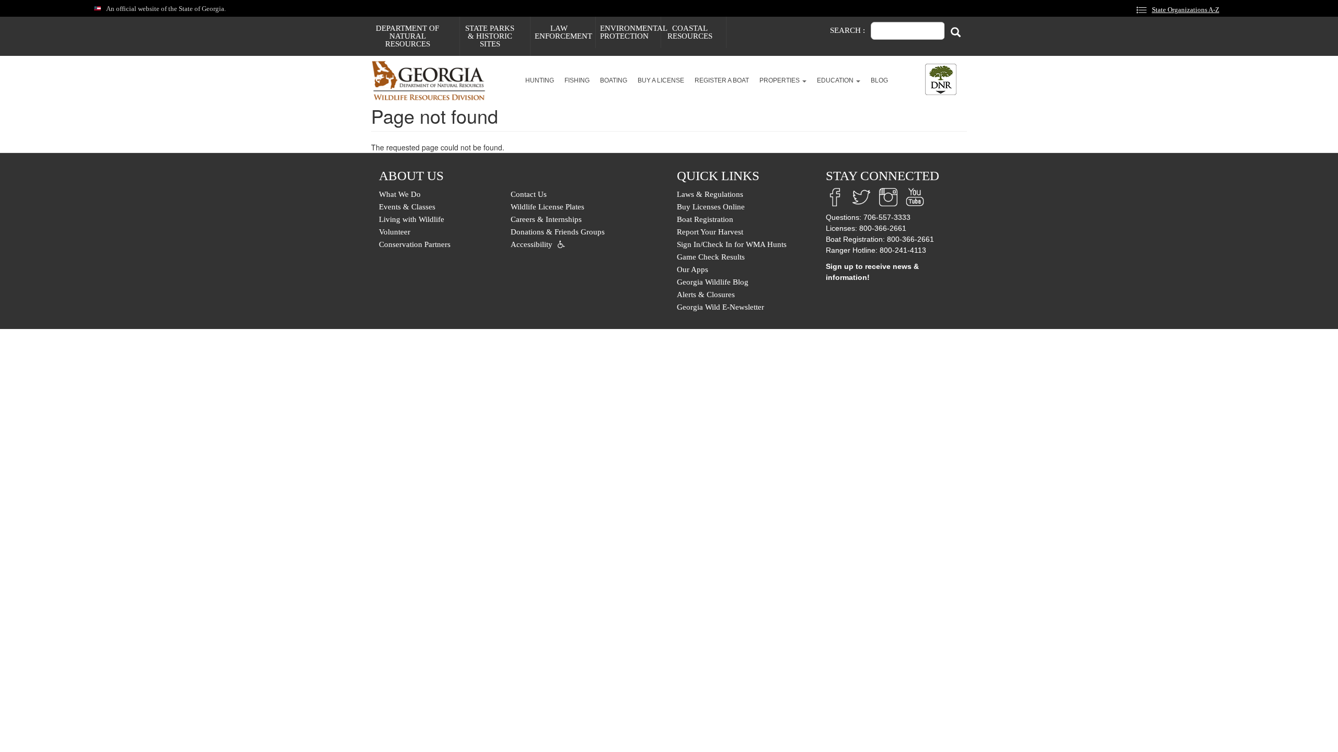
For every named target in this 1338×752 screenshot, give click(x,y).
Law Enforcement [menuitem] (563, 32)
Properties (780, 80)
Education (836, 80)
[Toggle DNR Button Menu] (940, 79)
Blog (879, 80)
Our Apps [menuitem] (692, 269)
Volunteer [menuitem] (394, 232)
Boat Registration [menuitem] (705, 219)
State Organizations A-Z (1185, 10)
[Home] (432, 80)
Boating (613, 80)
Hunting (539, 80)
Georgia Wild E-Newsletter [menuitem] (720, 307)
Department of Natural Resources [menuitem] (407, 36)
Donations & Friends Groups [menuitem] (558, 232)
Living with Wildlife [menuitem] (411, 219)
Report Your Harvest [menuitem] (710, 232)
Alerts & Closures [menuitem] (706, 294)
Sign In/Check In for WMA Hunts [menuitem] (732, 244)
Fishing (577, 80)
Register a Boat (722, 80)
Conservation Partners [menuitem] (415, 244)
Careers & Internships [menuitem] (546, 219)
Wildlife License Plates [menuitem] (547, 207)
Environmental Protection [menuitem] (630, 32)
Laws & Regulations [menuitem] (710, 194)
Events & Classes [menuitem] (407, 207)
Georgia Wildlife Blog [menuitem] (712, 282)
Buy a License (661, 80)
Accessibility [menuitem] (531, 244)
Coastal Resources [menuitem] (689, 32)
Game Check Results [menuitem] (711, 257)
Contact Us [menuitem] (529, 194)
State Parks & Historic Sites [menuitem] (489, 36)
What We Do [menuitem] (400, 194)
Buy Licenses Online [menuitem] (711, 207)
